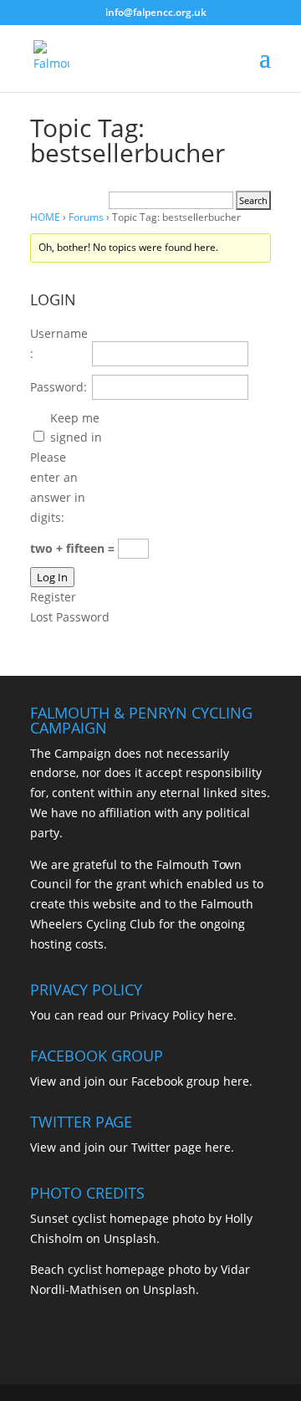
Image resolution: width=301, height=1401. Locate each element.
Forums (86, 217)
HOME (45, 217)
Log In (52, 577)
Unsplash (130, 1238)
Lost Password (70, 617)
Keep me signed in (76, 428)
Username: (59, 343)
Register (53, 597)
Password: (58, 387)
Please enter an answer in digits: (57, 486)
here (220, 1015)
